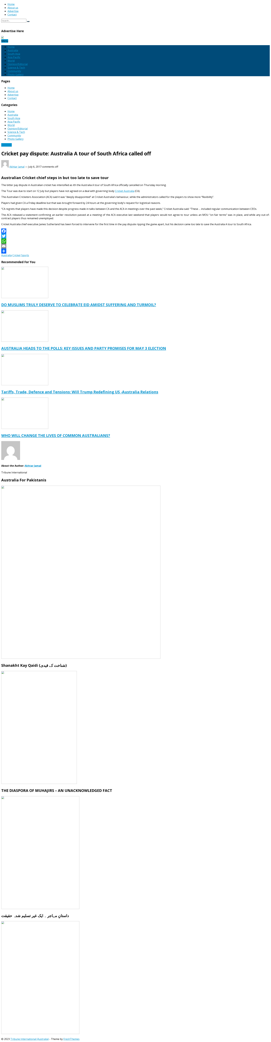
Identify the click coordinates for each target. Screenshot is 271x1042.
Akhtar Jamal (16, 166)
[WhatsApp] (135, 241)
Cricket (16, 255)
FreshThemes (71, 1039)
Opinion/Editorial (18, 64)
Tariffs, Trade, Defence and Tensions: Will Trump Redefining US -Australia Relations (79, 391)
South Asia (14, 54)
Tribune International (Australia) (29, 1039)
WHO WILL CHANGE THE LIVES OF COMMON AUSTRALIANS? (55, 435)
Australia (13, 50)
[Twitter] (135, 236)
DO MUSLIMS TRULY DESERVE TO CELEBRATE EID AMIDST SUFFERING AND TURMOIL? (78, 304)
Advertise (13, 11)
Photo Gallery (16, 74)
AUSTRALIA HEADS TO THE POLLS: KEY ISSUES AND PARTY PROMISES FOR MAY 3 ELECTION (83, 348)
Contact (12, 14)
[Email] (135, 246)
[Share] (135, 251)
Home (11, 4)
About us (13, 7)
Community (14, 71)
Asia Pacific (14, 57)
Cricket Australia (124, 191)
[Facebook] (135, 230)
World (11, 60)
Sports (25, 255)
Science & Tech (16, 67)
